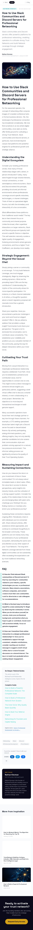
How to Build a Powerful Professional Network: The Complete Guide (15, 691)
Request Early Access (16, 922)
